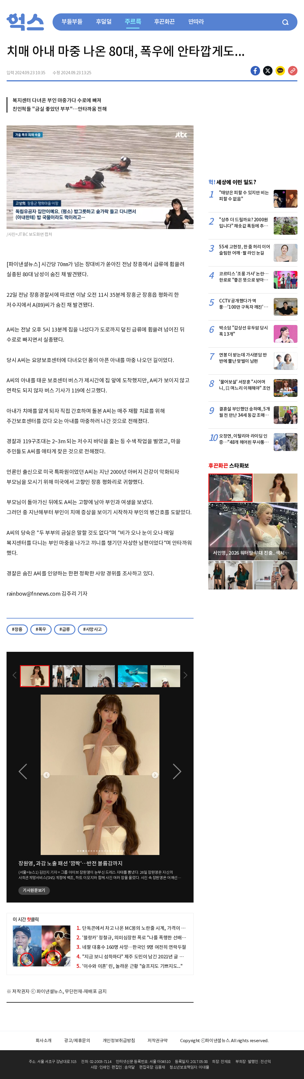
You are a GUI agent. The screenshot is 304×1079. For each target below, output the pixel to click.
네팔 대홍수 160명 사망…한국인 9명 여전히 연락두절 (131, 947)
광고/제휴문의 (77, 1040)
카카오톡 (280, 70)
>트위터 (268, 70)
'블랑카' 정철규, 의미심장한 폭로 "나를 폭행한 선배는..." (133, 938)
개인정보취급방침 (119, 1040)
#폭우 (41, 629)
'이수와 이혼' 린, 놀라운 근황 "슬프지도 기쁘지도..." (129, 966)
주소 (292, 70)
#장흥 (17, 629)
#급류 (64, 629)
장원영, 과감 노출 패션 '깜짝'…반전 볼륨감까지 (70, 863)
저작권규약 (158, 1040)
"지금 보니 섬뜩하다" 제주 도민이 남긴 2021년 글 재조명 (134, 957)
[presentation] (14, 676)
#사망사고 (92, 629)
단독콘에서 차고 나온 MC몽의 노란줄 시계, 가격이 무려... (134, 928)
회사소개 (44, 1040)
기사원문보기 (34, 890)
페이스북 (255, 70)
